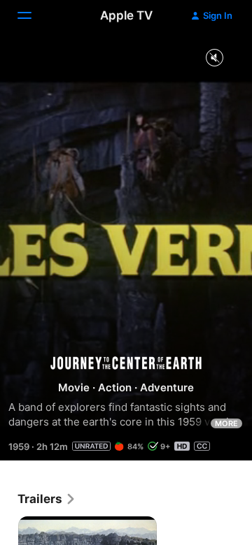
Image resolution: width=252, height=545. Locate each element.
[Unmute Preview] (214, 58)
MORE (226, 423)
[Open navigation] (33, 15)
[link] (47, 499)
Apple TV (126, 15)
